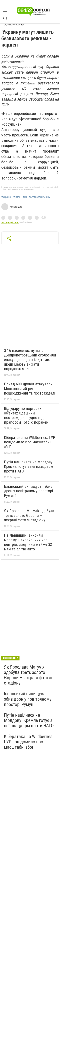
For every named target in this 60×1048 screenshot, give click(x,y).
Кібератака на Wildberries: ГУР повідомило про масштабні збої (29, 442)
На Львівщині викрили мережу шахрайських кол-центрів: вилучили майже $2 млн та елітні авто (28, 542)
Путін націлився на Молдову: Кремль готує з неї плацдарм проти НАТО (28, 466)
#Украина (6, 197)
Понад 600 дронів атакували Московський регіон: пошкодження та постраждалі (29, 389)
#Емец (16, 197)
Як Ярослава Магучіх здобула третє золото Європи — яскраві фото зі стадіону (29, 515)
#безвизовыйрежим (39, 197)
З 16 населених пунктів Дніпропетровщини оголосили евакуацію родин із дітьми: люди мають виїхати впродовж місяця (30, 359)
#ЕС (24, 197)
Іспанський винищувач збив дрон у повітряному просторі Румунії (28, 491)
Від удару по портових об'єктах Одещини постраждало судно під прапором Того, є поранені (26, 415)
